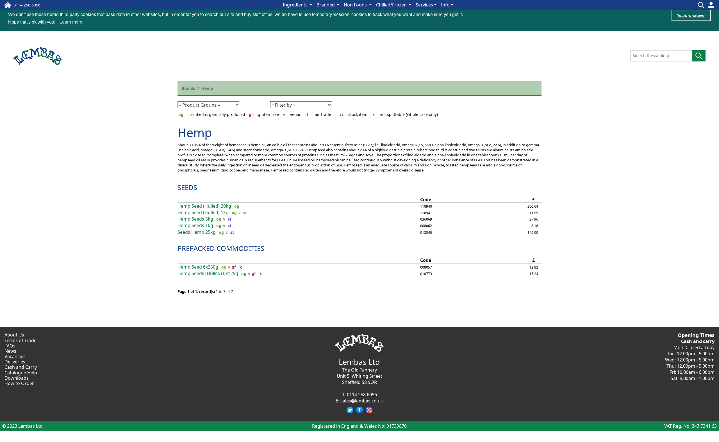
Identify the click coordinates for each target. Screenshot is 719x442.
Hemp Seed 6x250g (198, 267)
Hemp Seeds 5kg (195, 219)
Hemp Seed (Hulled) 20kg (204, 206)
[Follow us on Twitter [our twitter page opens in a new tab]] (350, 410)
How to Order (19, 383)
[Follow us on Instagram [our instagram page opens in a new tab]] (369, 410)
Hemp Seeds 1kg (195, 225)
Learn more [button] (71, 22)
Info (445, 5)
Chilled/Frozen (392, 5)
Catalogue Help (20, 373)
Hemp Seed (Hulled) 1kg (203, 212)
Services (424, 5)
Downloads (16, 378)
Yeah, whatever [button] (691, 15)
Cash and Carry (20, 367)
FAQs (9, 346)
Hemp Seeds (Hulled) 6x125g (208, 273)
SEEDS (187, 187)
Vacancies (15, 356)
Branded (326, 5)
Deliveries (14, 362)
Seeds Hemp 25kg (197, 232)
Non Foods (356, 5)
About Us (14, 335)
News (10, 351)
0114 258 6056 (362, 394)
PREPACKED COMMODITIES (221, 248)
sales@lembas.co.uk (361, 401)
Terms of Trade (20, 340)
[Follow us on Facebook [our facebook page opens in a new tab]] (359, 410)
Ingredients (296, 5)
